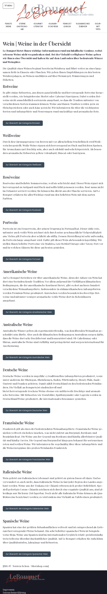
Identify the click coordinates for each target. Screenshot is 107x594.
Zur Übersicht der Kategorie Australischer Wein (28, 357)
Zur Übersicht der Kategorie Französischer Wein (28, 459)
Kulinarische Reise (53, 25)
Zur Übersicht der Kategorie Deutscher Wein (26, 410)
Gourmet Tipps (98, 26)
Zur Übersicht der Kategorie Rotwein (23, 123)
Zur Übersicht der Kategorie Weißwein (23, 164)
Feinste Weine (8, 25)
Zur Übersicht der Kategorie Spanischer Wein (27, 554)
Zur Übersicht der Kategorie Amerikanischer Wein (29, 312)
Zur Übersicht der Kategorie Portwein (23, 259)
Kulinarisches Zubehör (83, 25)
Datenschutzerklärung (14, 592)
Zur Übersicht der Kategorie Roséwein (23, 210)
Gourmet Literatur (38, 25)
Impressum (8, 589)
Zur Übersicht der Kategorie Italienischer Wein (27, 508)
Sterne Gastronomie (22, 26)
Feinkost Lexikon (67, 25)
